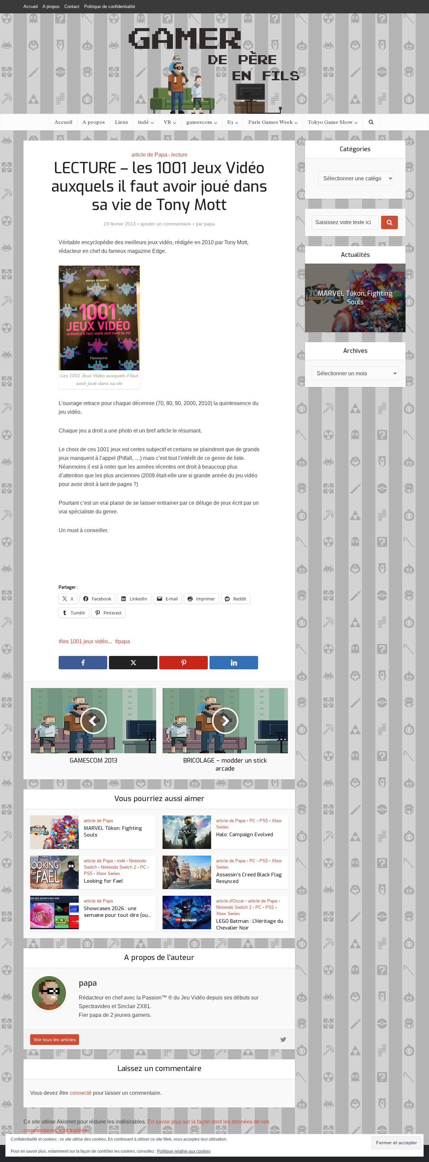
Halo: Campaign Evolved (244, 834)
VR (167, 122)
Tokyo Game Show (330, 122)
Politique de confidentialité (109, 6)
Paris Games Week (270, 122)
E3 (230, 122)
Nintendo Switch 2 (118, 867)
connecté (80, 1093)
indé (143, 122)
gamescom (199, 122)
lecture (179, 155)
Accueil (30, 6)
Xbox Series (108, 873)
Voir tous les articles (55, 1039)
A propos (51, 6)
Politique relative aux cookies (183, 1151)
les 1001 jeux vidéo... (87, 641)
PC (252, 820)
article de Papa (149, 155)
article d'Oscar (230, 900)
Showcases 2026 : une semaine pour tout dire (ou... (117, 911)
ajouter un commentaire (165, 223)
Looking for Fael (103, 881)
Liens (121, 122)
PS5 (263, 820)
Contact (71, 6)
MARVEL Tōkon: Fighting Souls (355, 298)
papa (209, 223)
